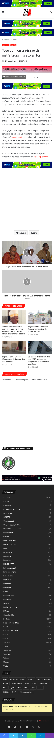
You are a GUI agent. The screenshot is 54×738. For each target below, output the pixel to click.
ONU (26, 688)
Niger (12, 688)
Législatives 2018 (10, 607)
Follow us (8, 700)
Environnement (9, 572)
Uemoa (6, 662)
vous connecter (18, 380)
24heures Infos (10, 61)
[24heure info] (27, 12)
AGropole (7, 505)
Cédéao (31, 679)
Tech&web (7, 650)
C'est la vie (7, 513)
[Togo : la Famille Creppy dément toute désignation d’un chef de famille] (14, 347)
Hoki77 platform (41, 156)
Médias (6, 611)
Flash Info (7, 588)
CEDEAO (6, 517)
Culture (6, 537)
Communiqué (8, 521)
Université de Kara (25, 692)
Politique (6, 619)
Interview (7, 599)
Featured (7, 580)
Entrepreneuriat (9, 568)
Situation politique (10, 631)
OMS (19, 688)
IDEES (5, 591)
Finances (7, 584)
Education (7, 560)
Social (5, 635)
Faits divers (8, 576)
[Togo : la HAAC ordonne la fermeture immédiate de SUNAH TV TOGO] (40, 317)
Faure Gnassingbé (43, 679)
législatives (43, 683)
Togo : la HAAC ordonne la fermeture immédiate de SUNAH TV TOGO (38, 328)
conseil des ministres (17, 679)
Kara (27, 683)
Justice (6, 603)
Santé (5, 627)
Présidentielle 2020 (11, 623)
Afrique (6, 501)
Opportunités (8, 615)
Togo (40, 688)
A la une (14, 40)
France (5, 683)
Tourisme (7, 654)
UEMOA (6, 692)
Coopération (8, 533)
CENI (5, 679)
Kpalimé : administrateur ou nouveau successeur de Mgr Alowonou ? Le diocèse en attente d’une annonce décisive (13, 330)
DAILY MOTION (9, 541)
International (8, 595)
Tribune (6, 658)
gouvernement (17, 683)
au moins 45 (17, 137)
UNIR (14, 692)
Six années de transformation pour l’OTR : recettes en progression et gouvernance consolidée (39, 360)
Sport (5, 646)
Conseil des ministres (11, 525)
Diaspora (7, 548)
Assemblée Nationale (11, 509)
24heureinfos (44, 721)
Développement (9, 544)
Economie (7, 556)
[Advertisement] (27, 199)
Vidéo (5, 666)
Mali (4, 688)
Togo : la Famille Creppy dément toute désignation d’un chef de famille (13, 359)
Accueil (6, 40)
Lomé (34, 233)
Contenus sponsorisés (12, 529)
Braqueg (21, 233)
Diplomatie (7, 552)
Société (13, 45)
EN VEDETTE (8, 564)
